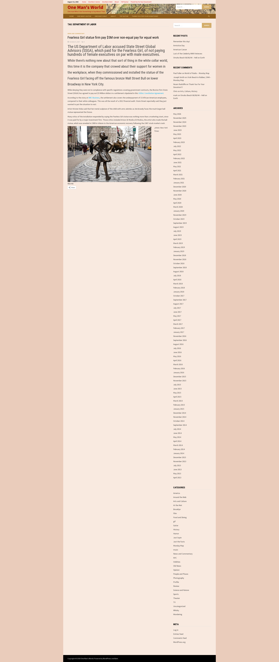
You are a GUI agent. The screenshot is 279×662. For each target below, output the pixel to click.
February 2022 (179, 158)
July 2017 (177, 308)
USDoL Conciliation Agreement (151, 93)
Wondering (177, 614)
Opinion (176, 570)
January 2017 (178, 332)
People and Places (180, 574)
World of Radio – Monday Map (197, 73)
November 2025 (179, 118)
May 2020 (177, 199)
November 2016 (179, 336)
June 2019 (177, 235)
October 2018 (178, 263)
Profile (176, 582)
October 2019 (178, 219)
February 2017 (179, 328)
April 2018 (177, 279)
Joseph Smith (178, 77)
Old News (177, 566)
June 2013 (177, 469)
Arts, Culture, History (188, 91)
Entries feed (178, 634)
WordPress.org (179, 642)
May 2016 (177, 356)
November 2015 (179, 380)
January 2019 (178, 251)
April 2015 (177, 396)
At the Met (177, 505)
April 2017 (177, 320)
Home (84, 2)
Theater (176, 598)
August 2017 (178, 304)
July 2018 (177, 275)
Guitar (175, 525)
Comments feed (180, 638)
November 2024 (179, 122)
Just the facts (179, 541)
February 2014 (179, 449)
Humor (176, 533)
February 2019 (179, 247)
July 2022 (177, 146)
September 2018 (180, 267)
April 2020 (177, 203)
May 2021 (177, 166)
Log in (175, 630)
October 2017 (178, 295)
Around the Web (179, 497)
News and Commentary (76, 34)
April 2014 (177, 441)
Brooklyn (177, 509)
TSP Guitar (124, 2)
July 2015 (177, 384)
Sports (176, 594)
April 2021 (177, 170)
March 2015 (178, 401)
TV (174, 602)
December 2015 (179, 376)
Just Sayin (177, 537)
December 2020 (179, 186)
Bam (116, 658)
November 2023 (179, 126)
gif (174, 521)
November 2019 (179, 215)
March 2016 (178, 364)
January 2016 (178, 372)
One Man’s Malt (107, 2)
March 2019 (178, 243)
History (176, 529)
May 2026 (177, 114)
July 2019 (177, 231)
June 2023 (177, 130)
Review (176, 586)
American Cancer (180, 49)
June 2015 (177, 388)
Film (175, 513)
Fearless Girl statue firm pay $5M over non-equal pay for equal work (113, 37)
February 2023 (179, 142)
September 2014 (180, 425)
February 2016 (179, 368)
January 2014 (178, 453)
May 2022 (177, 150)
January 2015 (178, 409)
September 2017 (180, 300)
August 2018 (178, 271)
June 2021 (177, 162)
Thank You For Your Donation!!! (141, 2)
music (175, 549)
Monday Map (178, 545)
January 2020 (178, 211)
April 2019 (177, 239)
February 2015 (179, 405)
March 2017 (178, 324)
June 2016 (177, 352)
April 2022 (177, 154)
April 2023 (177, 138)
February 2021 (179, 178)
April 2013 (177, 477)
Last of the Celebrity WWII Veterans (187, 53)
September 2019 (180, 223)
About (117, 2)
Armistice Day (179, 45)
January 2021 (178, 182)
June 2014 (177, 433)
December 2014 (179, 413)
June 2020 (177, 194)
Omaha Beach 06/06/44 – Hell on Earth (189, 57)
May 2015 (177, 392)
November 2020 (179, 190)
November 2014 (179, 417)
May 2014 (177, 437)
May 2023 (177, 134)
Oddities (176, 562)
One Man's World (85, 7)
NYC (175, 558)
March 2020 (178, 207)
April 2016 (177, 360)
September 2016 (180, 340)
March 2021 (178, 174)
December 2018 (179, 255)
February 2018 (179, 287)
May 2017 (177, 316)
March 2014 (178, 445)
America (176, 493)
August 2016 (178, 344)
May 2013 (177, 473)
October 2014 (178, 421)
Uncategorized (179, 606)
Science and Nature (181, 590)
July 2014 (177, 429)
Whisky (176, 610)
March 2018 (178, 283)
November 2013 (179, 461)
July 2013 (177, 465)
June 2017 (177, 312)
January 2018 (178, 291)
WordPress (107, 658)
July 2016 (177, 348)
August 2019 (178, 227)
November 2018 (179, 259)
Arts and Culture (179, 501)
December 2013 (179, 457)
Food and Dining (180, 517)
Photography (178, 578)
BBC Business (94, 97)
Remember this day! (181, 41)
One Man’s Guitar (94, 2)
